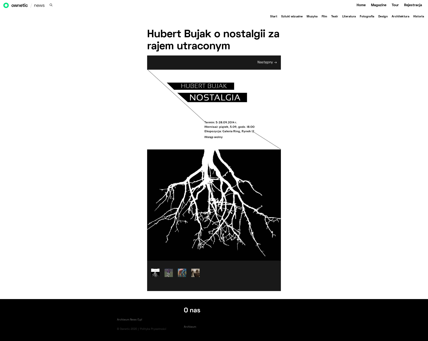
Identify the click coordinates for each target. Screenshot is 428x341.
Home (361, 5)
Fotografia (367, 16)
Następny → (267, 62)
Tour (395, 5)
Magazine (378, 5)
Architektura (400, 16)
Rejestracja (413, 5)
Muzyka (312, 16)
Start (273, 16)
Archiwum (190, 327)
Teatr (334, 16)
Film (324, 16)
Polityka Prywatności (153, 329)
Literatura (349, 16)
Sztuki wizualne (292, 16)
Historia (418, 16)
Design (383, 16)
